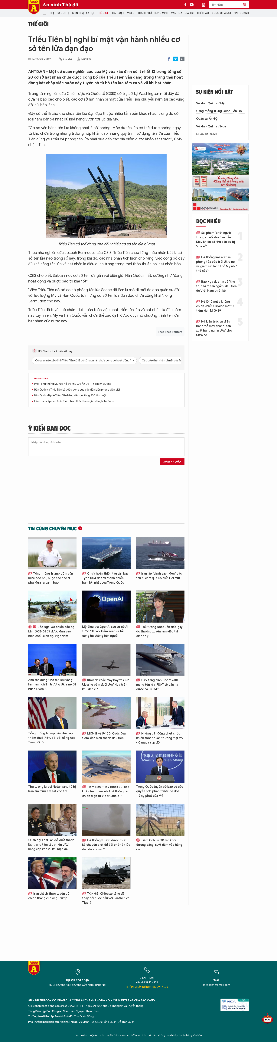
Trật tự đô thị (59, 13)
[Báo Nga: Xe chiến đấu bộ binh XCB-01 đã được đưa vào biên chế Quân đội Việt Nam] (52, 607)
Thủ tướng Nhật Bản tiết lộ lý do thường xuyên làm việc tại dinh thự (159, 631)
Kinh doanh (241, 13)
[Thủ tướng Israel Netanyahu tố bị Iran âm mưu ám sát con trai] (52, 766)
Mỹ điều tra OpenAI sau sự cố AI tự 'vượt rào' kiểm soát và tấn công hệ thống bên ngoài (105, 631)
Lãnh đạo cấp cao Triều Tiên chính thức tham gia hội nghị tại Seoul (74, 401)
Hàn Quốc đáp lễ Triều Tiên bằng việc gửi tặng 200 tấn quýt (70, 395)
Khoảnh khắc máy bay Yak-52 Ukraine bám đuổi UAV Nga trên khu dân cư (105, 684)
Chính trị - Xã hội (83, 13)
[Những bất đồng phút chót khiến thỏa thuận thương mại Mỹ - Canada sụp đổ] (160, 713)
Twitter (175, 59)
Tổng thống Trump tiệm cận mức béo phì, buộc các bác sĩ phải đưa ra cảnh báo (50, 578)
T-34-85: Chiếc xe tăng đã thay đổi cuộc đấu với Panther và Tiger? (105, 898)
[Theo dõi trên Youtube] (192, 4)
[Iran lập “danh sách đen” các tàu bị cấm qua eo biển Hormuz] (160, 553)
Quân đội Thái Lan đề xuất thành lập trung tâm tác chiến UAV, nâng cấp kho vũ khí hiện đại (51, 844)
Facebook (169, 59)
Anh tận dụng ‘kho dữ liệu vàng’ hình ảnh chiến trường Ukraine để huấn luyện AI (52, 684)
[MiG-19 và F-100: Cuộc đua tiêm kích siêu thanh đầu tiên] (106, 713)
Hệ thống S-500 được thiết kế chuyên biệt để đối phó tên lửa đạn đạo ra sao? (106, 844)
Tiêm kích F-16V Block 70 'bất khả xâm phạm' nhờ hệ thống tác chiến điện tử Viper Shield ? (105, 791)
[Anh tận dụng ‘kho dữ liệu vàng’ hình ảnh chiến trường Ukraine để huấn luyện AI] (52, 660)
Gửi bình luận (172, 461)
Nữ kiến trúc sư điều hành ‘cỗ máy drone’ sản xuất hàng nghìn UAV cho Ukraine (214, 328)
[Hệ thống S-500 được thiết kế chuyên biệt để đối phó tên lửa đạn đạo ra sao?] (106, 820)
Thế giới (102, 13)
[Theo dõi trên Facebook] (186, 4)
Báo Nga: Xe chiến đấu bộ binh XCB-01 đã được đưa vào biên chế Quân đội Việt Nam (51, 631)
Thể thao (203, 13)
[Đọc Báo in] (205, 5)
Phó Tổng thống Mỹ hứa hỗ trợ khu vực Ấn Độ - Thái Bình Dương (72, 383)
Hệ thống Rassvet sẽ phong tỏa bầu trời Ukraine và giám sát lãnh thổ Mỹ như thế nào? (216, 264)
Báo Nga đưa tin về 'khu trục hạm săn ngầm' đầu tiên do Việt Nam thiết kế (216, 286)
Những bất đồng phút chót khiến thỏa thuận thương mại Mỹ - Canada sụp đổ (159, 738)
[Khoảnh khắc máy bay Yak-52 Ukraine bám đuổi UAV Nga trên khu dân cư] (106, 660)
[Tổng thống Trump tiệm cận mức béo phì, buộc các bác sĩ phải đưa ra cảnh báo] (52, 553)
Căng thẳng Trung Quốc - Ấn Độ (219, 111)
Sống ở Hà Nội (221, 13)
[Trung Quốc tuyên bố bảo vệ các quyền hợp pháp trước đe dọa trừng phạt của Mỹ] (160, 766)
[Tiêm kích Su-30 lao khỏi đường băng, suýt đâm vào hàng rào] (160, 820)
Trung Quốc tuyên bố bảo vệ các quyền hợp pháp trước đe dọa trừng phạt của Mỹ (159, 791)
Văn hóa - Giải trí (182, 13)
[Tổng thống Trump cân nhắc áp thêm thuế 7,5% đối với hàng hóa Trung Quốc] (52, 713)
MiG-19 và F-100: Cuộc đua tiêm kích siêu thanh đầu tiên (104, 736)
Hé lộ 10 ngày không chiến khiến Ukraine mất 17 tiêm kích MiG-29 (215, 306)
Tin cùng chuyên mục (52, 528)
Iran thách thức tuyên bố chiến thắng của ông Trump (48, 896)
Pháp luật (117, 13)
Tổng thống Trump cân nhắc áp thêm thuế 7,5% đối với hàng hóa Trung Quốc (51, 738)
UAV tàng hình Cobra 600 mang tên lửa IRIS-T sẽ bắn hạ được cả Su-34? (157, 684)
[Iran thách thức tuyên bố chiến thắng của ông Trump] (52, 873)
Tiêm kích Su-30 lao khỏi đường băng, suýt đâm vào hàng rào (159, 844)
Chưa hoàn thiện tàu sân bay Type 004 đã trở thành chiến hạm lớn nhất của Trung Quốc (105, 578)
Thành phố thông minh (153, 13)
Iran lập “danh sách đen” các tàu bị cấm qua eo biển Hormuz (159, 576)
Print (182, 59)
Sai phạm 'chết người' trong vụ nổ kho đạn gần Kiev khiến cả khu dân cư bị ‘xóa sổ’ (215, 239)
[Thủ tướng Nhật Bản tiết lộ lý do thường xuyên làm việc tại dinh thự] (160, 607)
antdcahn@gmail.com (216, 985)
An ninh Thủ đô (60, 4)
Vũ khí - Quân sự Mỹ (210, 103)
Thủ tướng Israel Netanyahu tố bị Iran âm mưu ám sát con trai (52, 789)
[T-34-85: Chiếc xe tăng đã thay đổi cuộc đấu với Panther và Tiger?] (106, 873)
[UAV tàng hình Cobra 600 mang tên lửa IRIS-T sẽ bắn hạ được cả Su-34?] (160, 660)
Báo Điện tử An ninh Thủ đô (34, 7)
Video (131, 13)
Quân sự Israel (206, 134)
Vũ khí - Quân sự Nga (211, 126)
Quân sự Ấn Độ (206, 119)
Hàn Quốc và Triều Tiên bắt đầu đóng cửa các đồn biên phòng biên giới (77, 389)
